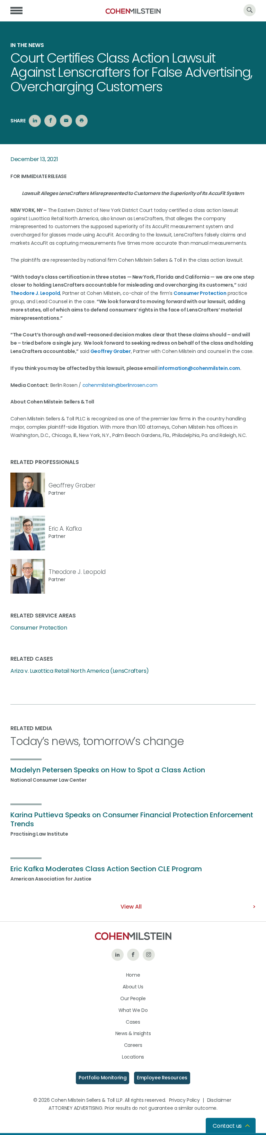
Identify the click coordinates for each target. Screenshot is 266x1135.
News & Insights (133, 1033)
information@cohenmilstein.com (199, 368)
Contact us (227, 1126)
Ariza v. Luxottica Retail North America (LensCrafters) (79, 671)
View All (131, 907)
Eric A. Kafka (64, 528)
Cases (133, 1021)
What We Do (133, 1010)
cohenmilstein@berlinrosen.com (120, 385)
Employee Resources (162, 1077)
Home (133, 974)
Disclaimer (219, 1100)
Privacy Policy (184, 1100)
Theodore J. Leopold (35, 293)
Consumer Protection (200, 293)
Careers (133, 1045)
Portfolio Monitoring (102, 1077)
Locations (133, 1056)
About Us (133, 986)
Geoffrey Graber (110, 351)
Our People (133, 998)
